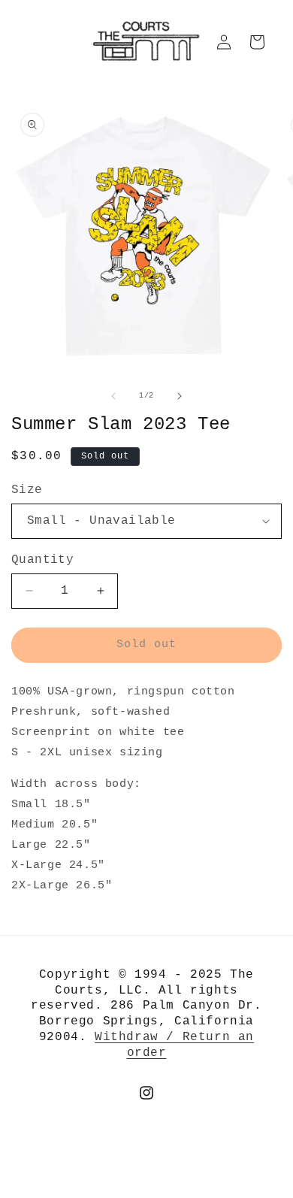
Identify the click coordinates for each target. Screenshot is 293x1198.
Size (27, 490)
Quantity (42, 560)
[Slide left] (113, 396)
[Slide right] (179, 396)
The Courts (172, 1189)
